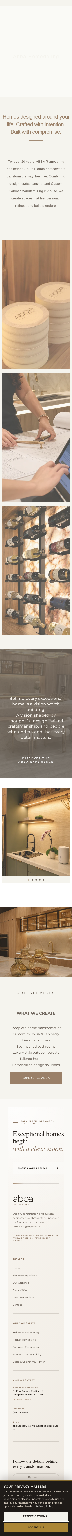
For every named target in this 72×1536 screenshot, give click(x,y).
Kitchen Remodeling (26, 1340)
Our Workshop (22, 1283)
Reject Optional (36, 1516)
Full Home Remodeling (27, 1332)
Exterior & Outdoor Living (28, 1354)
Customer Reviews (25, 1297)
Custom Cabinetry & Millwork (31, 1362)
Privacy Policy (44, 1506)
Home (17, 1268)
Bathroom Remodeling (27, 1347)
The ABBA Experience (26, 1275)
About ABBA (21, 1290)
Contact (18, 1305)
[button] (28, 880)
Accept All (36, 1527)
